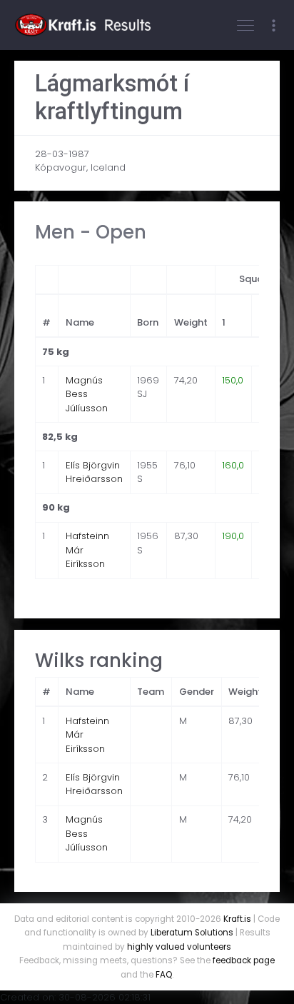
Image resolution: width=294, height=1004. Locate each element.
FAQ (164, 974)
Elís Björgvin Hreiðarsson (94, 472)
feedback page (244, 960)
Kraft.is (237, 919)
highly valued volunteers (179, 947)
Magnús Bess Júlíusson (87, 394)
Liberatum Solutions (192, 932)
